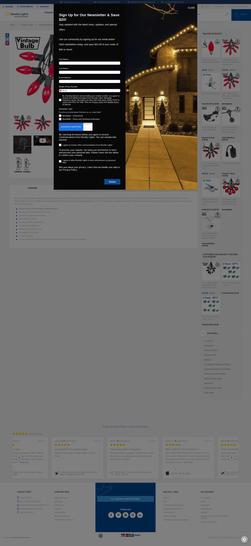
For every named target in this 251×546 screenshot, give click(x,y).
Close (191, 7)
